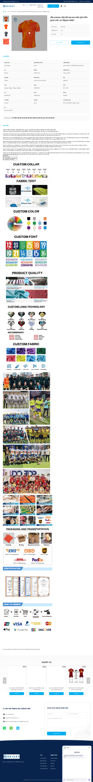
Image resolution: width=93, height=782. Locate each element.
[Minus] (89, 748)
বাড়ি (24, 5)
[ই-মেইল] (19, 729)
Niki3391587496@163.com (12, 718)
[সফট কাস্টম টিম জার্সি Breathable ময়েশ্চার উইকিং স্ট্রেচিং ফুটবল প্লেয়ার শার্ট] (56, 675)
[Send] (89, 779)
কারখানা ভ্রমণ (52, 760)
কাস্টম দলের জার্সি (13, 11)
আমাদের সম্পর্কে (32, 5)
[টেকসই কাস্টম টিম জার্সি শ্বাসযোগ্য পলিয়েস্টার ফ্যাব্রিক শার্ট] (16, 675)
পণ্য (27, 5)
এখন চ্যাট (53, 6)
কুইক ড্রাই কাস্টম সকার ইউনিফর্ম (11, 649)
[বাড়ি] (9, 6)
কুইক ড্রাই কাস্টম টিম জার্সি (35, 649)
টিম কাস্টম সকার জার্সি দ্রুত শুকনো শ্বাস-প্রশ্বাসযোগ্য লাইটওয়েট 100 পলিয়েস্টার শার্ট (76, 689)
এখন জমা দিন (56, 733)
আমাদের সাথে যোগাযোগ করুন (40, 6)
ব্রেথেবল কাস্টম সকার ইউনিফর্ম (23, 649)
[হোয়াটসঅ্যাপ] (6, 729)
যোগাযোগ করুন (53, 768)
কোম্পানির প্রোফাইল (53, 758)
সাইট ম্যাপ (52, 766)
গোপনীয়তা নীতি (25, 779)
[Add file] (64, 779)
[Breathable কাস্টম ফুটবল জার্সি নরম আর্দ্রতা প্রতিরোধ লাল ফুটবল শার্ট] (36, 675)
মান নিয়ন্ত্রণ (52, 763)
